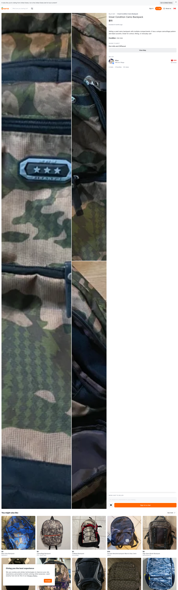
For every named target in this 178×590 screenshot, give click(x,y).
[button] (171, 512)
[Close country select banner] (176, 2)
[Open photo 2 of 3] (89, 137)
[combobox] (21, 8)
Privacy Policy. (32, 576)
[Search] (32, 8)
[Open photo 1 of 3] (36, 261)
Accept (47, 581)
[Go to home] (5, 8)
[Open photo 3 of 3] (89, 385)
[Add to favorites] (111, 505)
